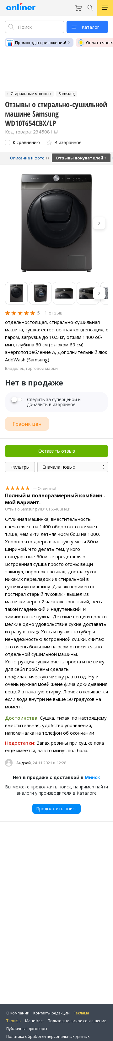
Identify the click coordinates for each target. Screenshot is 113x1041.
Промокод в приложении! (40, 42)
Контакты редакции (51, 1013)
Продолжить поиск (56, 809)
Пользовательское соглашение (77, 1020)
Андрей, (24, 763)
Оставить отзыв (56, 451)
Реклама (81, 1013)
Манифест (34, 1020)
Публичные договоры (26, 1028)
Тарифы (13, 1020)
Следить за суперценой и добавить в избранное (54, 402)
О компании (18, 1013)
